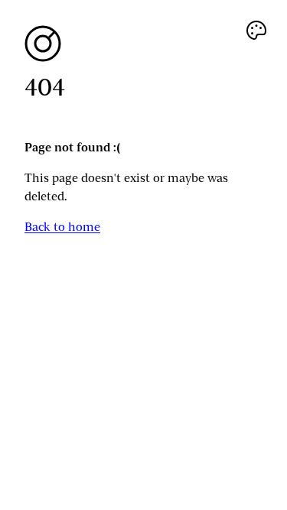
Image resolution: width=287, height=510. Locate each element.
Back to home (62, 226)
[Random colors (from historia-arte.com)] (256, 30)
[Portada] (143, 43)
